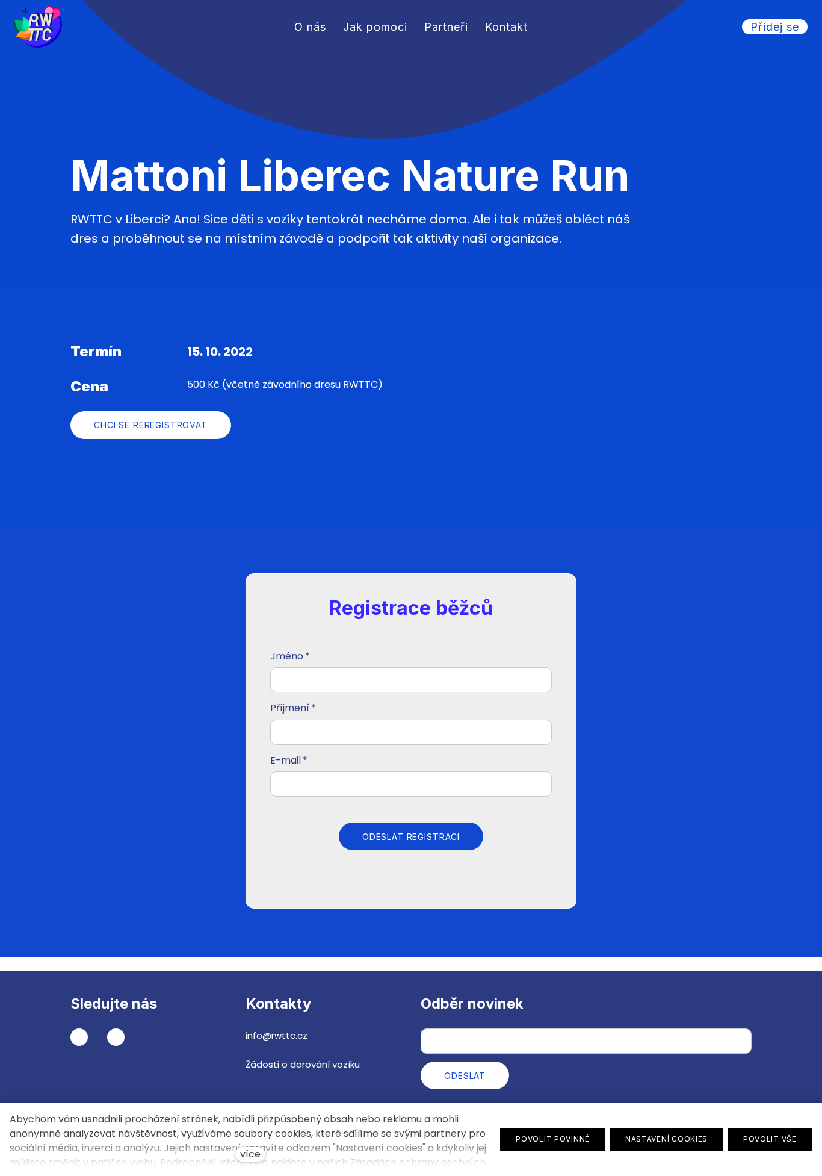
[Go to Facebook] (79, 1037)
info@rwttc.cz (276, 1035)
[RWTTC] (38, 27)
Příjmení (293, 708)
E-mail (288, 760)
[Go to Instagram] (116, 1037)
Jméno (290, 656)
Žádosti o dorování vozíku (303, 1064)
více (250, 1154)
